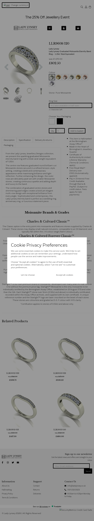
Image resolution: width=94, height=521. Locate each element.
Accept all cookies (64, 274)
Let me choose (28, 274)
